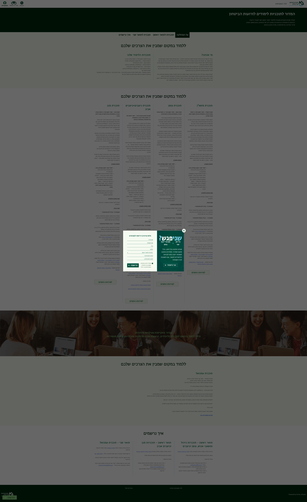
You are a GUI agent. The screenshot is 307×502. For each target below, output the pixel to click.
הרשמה (134, 265)
